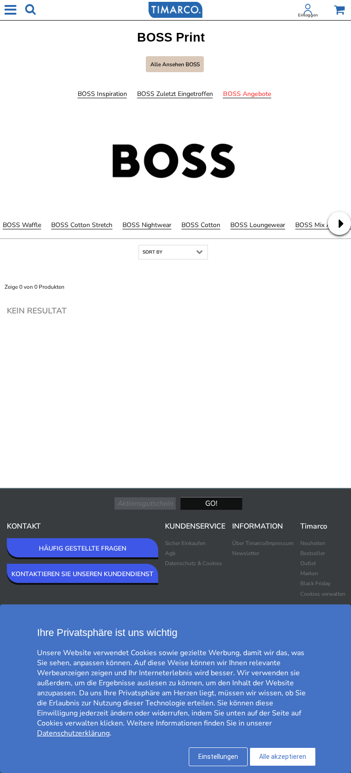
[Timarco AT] (175, 9)
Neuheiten (312, 543)
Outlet (308, 563)
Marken (309, 573)
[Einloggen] (308, 11)
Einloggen (308, 15)
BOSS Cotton (200, 225)
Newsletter (245, 553)
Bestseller (312, 553)
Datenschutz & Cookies (193, 563)
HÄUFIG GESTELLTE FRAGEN (82, 548)
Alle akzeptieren (282, 756)
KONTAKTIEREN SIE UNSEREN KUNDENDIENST (82, 574)
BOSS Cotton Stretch (81, 225)
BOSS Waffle (22, 225)
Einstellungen (218, 756)
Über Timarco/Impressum (262, 543)
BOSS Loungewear (257, 225)
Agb (170, 553)
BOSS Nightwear (146, 225)
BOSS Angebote (247, 94)
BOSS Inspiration (102, 94)
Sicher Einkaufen (185, 543)
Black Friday (315, 583)
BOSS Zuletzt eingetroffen (175, 94)
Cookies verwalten (323, 594)
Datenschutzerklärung (73, 733)
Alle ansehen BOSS (175, 64)
